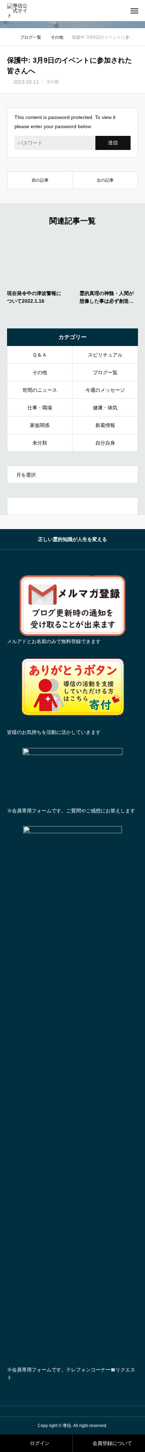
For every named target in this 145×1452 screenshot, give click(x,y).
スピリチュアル (105, 355)
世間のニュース (40, 390)
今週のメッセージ (105, 390)
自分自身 (105, 443)
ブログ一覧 (105, 372)
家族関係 (40, 425)
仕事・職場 (39, 407)
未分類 (39, 443)
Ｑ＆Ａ (39, 355)
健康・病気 (105, 407)
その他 (52, 82)
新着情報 (105, 425)
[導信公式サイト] (19, 10)
